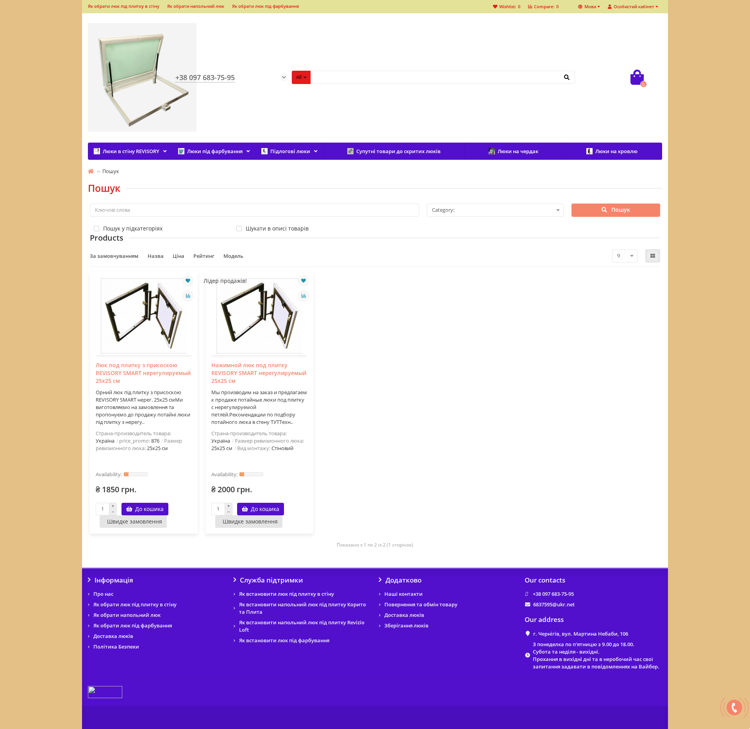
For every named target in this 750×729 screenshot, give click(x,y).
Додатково (403, 580)
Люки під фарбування (215, 151)
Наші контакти (403, 593)
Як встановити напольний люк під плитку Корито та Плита (302, 608)
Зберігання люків (406, 625)
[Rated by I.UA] (105, 691)
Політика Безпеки (116, 646)
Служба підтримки (271, 580)
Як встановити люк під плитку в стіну (286, 593)
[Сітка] (652, 256)
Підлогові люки (290, 151)
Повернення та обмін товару (420, 604)
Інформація (114, 580)
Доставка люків (113, 636)
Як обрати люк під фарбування (265, 6)
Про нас (103, 593)
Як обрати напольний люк (195, 6)
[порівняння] (188, 296)
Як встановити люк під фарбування (284, 640)
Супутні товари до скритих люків (398, 151)
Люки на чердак (518, 151)
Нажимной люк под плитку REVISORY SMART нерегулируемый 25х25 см (258, 372)
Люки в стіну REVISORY (131, 151)
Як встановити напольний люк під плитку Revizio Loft (301, 626)
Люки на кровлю (616, 151)
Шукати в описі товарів (277, 228)
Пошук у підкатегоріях (132, 228)
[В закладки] (188, 281)
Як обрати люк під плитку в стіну (123, 6)
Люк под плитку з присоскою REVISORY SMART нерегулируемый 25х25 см (143, 372)
